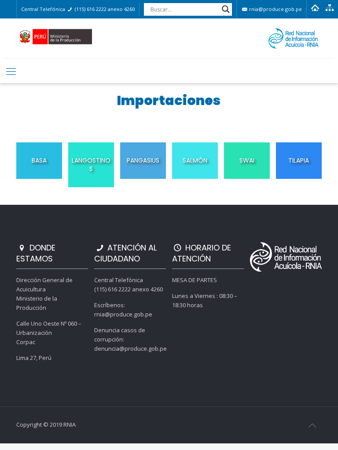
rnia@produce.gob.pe (275, 9)
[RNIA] (169, 38)
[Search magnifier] (226, 9)
